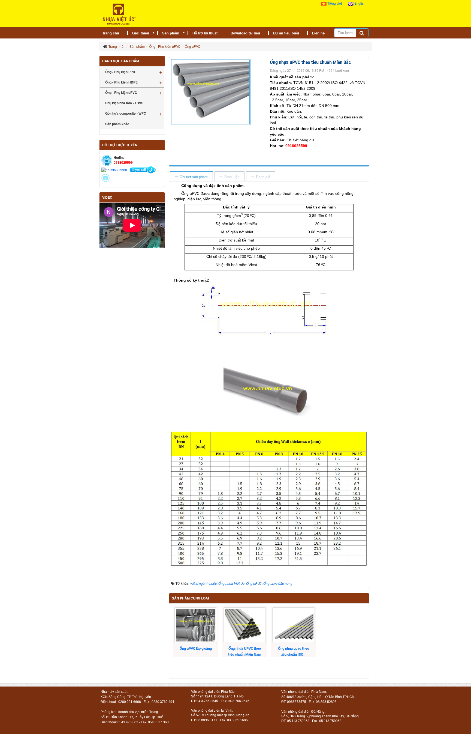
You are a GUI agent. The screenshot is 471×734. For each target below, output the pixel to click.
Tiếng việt (335, 3)
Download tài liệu (245, 32)
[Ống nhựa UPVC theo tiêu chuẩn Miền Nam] (245, 625)
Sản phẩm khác (117, 123)
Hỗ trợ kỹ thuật (205, 32)
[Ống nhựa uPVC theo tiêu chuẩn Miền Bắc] (211, 91)
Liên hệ (318, 32)
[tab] (191, 176)
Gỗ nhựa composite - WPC (125, 113)
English (360, 3)
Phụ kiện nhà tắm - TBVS (124, 102)
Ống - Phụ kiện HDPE (121, 82)
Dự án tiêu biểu (286, 32)
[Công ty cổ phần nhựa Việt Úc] (119, 13)
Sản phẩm (170, 32)
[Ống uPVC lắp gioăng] (195, 625)
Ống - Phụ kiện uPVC (121, 92)
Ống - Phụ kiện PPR (120, 71)
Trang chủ (110, 32)
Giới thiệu (140, 32)
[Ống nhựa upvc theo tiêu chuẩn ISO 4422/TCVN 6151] (293, 625)
